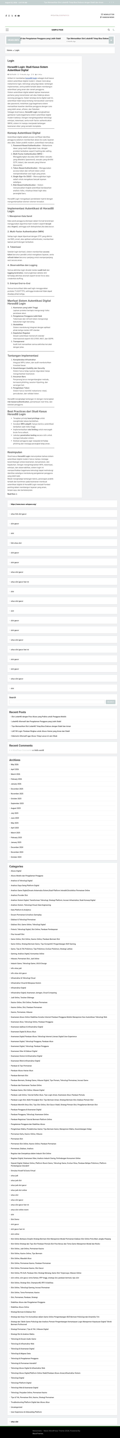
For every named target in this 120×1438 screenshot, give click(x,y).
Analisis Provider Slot (19, 895)
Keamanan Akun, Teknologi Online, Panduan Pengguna (32, 1022)
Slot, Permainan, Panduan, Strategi (24, 1297)
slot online (15, 1234)
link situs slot (16, 543)
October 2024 (16, 857)
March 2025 (15, 833)
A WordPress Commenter (21, 750)
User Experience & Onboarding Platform (26, 1412)
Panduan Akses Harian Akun (22, 1071)
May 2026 (14, 764)
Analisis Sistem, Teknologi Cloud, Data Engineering (31, 905)
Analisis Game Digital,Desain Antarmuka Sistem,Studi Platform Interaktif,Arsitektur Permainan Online (50, 890)
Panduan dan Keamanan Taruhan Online (26, 1085)
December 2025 (17, 789)
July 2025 (14, 813)
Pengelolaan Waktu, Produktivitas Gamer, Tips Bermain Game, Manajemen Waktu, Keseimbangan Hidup (51, 1129)
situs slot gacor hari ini (20, 582)
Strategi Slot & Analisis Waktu (22, 1334)
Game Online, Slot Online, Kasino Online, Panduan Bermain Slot (35, 939)
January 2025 (16, 842)
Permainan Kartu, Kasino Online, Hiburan (26, 1134)
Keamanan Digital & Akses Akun (23, 1032)
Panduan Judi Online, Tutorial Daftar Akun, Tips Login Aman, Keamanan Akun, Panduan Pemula (48, 1095)
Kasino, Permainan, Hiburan (21, 1012)
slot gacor (15, 524)
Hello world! (39, 750)
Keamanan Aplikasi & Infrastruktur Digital (27, 1027)
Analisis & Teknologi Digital (21, 881)
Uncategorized (16, 1407)
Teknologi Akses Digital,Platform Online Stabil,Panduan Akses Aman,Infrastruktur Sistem (45, 1373)
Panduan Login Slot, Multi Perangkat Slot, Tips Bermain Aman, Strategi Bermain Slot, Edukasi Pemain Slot (52, 1100)
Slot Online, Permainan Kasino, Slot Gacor (27, 1268)
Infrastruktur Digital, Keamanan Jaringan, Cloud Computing (34, 993)
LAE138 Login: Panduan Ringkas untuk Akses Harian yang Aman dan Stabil (74, 3)
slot (12, 533)
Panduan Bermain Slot (19, 1076)
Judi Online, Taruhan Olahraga (22, 998)
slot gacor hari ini (18, 1229)
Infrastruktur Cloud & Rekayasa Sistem (26, 983)
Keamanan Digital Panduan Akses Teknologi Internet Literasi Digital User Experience (44, 1036)
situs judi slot (16, 1180)
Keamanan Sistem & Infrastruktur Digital (26, 1056)
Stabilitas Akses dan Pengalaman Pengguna (28, 1302)
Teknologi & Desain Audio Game (23, 1339)
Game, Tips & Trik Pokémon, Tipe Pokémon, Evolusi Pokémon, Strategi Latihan (41, 949)
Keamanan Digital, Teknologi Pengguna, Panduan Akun (32, 1041)
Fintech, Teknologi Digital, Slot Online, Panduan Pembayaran (34, 929)
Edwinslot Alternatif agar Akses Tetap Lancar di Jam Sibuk (34, 736)
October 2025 (16, 799)
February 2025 (16, 837)
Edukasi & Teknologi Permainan (23, 920)
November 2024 (17, 852)
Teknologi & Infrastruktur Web (22, 1344)
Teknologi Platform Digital (21, 1383)
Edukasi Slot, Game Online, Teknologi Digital (28, 925)
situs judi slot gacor (18, 1185)
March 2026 (15, 774)
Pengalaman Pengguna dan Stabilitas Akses (28, 1124)
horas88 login (31, 78)
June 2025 (15, 818)
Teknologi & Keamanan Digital (22, 1349)
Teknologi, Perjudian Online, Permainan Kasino (29, 1393)
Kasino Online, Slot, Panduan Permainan (26, 1007)
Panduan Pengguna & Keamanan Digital (26, 1110)
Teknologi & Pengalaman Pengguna (24, 1358)
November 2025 (17, 794)
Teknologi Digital (17, 1378)
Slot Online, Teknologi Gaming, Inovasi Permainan (30, 1288)
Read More (11, 494)
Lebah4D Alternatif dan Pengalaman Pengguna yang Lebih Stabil (36, 721)
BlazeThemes (38, 1433)
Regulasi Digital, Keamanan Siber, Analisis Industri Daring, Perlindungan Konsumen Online (46, 1158)
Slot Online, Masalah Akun (21, 1258)
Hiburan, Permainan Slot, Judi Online (25, 959)
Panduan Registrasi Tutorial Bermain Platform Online (31, 1119)
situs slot (14, 1195)
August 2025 (16, 808)
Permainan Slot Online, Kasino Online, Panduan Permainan (33, 1144)
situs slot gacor (17, 572)
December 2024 (17, 847)
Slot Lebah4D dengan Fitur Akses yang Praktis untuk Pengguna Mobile (38, 717)
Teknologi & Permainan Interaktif (23, 1363)
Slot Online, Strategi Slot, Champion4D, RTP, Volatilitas (32, 1283)
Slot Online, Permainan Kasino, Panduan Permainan (31, 1263)
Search (12, 697)
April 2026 (15, 769)
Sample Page (57, 30)
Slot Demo (15, 1219)
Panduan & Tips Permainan (21, 1066)
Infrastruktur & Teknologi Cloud (23, 978)
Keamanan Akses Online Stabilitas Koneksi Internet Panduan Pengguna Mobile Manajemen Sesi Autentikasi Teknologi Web (59, 1017)
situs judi (14, 1176)
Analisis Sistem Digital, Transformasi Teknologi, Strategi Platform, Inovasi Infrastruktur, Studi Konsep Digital (53, 900)
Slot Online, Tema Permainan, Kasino (25, 1292)
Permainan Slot (17, 1139)
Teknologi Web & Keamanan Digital (24, 1388)
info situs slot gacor (19, 973)
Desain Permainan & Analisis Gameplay (26, 915)
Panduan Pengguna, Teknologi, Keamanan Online (30, 1114)
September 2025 (17, 803)
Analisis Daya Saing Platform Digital (25, 885)
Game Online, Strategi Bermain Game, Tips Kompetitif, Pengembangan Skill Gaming (43, 944)
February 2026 (16, 779)
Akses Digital (16, 871)
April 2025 (15, 828)
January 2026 (16, 784)
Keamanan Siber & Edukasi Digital (24, 1051)
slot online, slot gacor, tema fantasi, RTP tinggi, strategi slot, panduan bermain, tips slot (45, 1278)
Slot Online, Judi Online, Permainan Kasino (27, 1249)
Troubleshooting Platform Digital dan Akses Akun (30, 1402)
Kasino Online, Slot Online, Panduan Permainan (29, 1002)
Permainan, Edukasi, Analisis (22, 1149)
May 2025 (14, 823)
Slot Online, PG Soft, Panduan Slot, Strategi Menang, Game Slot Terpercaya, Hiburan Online (46, 1273)
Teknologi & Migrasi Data (21, 1354)
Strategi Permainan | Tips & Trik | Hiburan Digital (30, 1329)
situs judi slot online (19, 1190)
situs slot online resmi (19, 1210)
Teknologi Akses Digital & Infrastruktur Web (28, 1368)
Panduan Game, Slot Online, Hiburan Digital (27, 1090)
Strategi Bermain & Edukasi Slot (23, 1312)
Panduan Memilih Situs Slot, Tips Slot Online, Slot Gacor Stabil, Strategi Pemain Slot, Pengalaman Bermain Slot (54, 1105)
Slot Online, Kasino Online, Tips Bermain (26, 1253)
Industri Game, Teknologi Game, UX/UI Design (29, 963)
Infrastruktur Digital (18, 988)
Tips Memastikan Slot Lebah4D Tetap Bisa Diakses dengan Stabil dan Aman (78, 38)
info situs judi (16, 968)
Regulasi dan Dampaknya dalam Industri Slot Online (31, 1153)
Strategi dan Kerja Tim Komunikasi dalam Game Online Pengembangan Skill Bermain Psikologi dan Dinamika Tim (55, 1317)
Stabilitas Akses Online (20, 1307)
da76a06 (12, 74)
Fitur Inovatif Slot (17, 934)
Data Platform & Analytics (21, 910)
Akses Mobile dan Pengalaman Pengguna (27, 876)
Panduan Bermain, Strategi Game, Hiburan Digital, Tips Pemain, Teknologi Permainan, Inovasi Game (49, 1080)
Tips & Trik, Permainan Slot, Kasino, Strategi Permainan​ (32, 1397)
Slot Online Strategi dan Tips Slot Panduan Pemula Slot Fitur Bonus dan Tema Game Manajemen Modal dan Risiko (55, 1244)
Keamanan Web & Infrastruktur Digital (25, 1061)
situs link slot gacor (18, 514)
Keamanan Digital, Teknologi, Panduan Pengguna (30, 1046)
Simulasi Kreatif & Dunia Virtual (23, 1171)
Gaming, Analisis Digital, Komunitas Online (27, 954)
